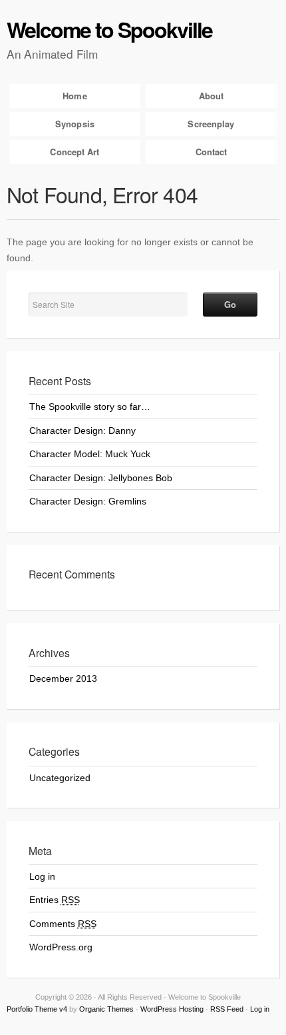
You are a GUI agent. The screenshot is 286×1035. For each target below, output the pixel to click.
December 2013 (63, 678)
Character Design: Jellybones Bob (100, 478)
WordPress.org (60, 947)
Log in (42, 876)
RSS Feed (226, 1009)
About (211, 95)
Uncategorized (59, 777)
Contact (211, 151)
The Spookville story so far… (89, 406)
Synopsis (74, 123)
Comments (62, 923)
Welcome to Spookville (109, 29)
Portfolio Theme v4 (37, 1009)
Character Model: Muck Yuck (89, 454)
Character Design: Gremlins (87, 501)
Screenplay (211, 123)
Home (74, 95)
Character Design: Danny (82, 430)
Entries (54, 899)
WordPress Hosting (172, 1009)
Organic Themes (106, 1009)
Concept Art (74, 151)
